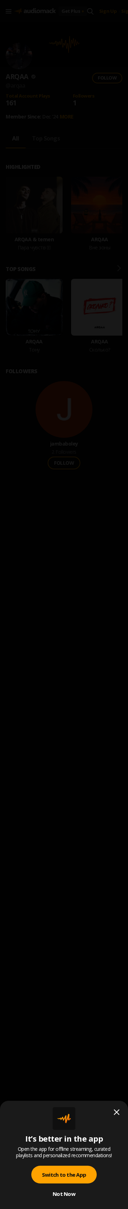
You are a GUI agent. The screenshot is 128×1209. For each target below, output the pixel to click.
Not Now (64, 1193)
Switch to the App (64, 1174)
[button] (64, 604)
